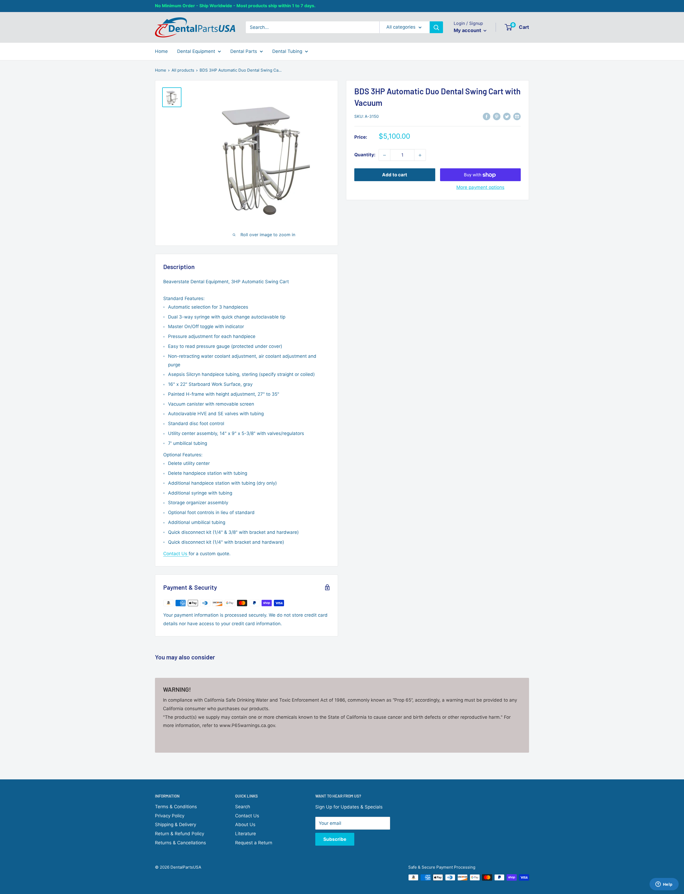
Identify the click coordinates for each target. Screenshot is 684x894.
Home (161, 51)
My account (468, 30)
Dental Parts (243, 51)
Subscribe (334, 839)
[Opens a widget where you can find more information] (664, 884)
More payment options (480, 187)
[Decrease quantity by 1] (384, 155)
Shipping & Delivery (175, 824)
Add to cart (394, 175)
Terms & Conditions (176, 806)
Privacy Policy (169, 815)
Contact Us (176, 553)
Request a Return (253, 842)
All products (183, 70)
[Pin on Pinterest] (496, 116)
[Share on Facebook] (486, 116)
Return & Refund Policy (179, 833)
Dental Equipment (196, 51)
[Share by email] (517, 116)
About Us (245, 824)
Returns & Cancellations (180, 842)
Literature (245, 833)
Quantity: (364, 155)
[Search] (436, 27)
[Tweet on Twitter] (507, 116)
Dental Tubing (287, 51)
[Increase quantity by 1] (420, 155)
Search (242, 806)
